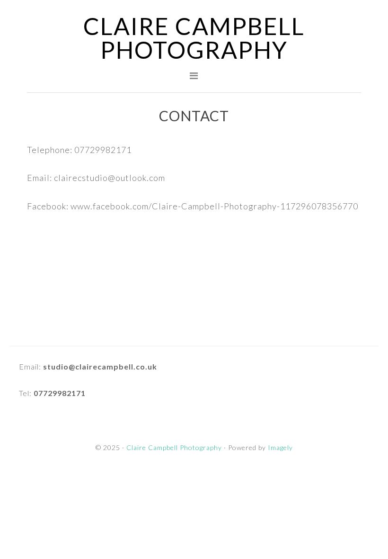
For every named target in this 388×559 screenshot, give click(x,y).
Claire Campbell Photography (194, 38)
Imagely (280, 447)
